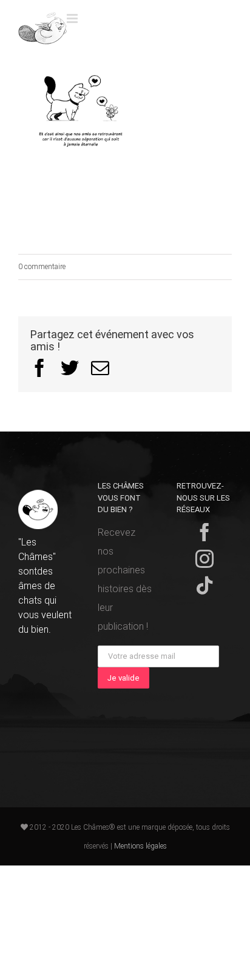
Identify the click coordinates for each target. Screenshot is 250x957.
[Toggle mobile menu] (73, 18)
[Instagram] (204, 559)
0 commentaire (42, 266)
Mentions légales (140, 846)
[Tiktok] (204, 585)
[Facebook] (204, 532)
